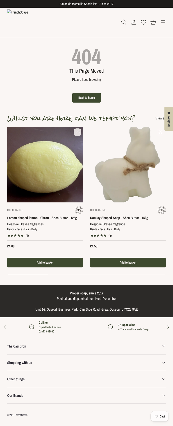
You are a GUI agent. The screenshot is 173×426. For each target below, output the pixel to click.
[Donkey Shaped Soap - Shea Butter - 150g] (128, 164)
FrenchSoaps (21, 415)
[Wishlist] (143, 22)
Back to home (86, 97)
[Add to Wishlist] (77, 132)
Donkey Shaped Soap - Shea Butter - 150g (119, 217)
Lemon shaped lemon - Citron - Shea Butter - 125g (42, 217)
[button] (153, 22)
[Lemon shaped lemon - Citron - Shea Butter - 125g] (45, 164)
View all (160, 118)
